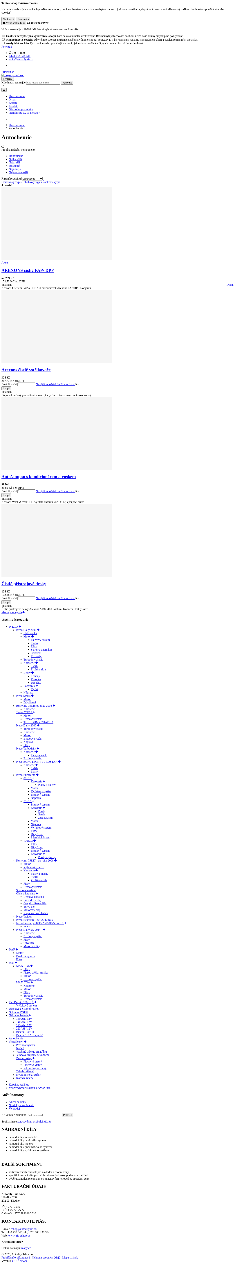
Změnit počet (9, 384)
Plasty (34, 771)
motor (27, 926)
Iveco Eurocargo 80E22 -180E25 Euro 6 (40, 923)
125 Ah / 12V (24, 1025)
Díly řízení (30, 702)
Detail (230, 284)
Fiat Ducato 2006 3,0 (21, 1002)
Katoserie (29, 985)
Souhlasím (23, 19)
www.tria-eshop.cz (19, 1235)
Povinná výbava (25, 1045)
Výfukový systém (41, 791)
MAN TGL (23, 965)
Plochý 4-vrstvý (33, 1061)
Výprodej (14, 1108)
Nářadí (20, 1048)
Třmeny (35, 676)
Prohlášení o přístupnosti (15, 1257)
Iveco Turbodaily (26, 748)
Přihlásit (67, 1115)
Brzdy (27, 672)
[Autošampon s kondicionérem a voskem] (56, 469)
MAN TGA (23, 982)
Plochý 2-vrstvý (33, 1064)
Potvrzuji (6, 46)
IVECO (14, 626)
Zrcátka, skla (38, 669)
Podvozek (30, 685)
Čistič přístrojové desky (23, 583)
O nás (12, 99)
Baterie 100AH (25, 1031)
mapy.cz (26, 1248)
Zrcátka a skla (39, 880)
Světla (34, 666)
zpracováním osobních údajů (34, 1121)
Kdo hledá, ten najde (13, 82)
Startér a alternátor (41, 649)
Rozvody (36, 656)
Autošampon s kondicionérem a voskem (38, 476)
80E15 (28, 778)
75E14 (28, 801)
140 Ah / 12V (24, 1021)
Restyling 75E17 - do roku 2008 (35, 860)
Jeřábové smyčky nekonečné (32, 1054)
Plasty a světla (39, 755)
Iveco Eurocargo (26, 774)
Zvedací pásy (24, 1058)
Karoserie (29, 662)
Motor (27, 636)
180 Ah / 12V (24, 1018)
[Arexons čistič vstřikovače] (56, 361)
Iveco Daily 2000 (26, 725)
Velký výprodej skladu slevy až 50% (30, 1087)
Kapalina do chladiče (36, 913)
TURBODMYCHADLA (38, 722)
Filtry (34, 646)
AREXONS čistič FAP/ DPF (27, 270)
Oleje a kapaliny (26, 893)
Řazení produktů (11, 178)
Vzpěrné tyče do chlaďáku (31, 1051)
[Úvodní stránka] (12, 75)
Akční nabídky (17, 1101)
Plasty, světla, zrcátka (36, 972)
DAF (12, 949)
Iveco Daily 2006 (26, 629)
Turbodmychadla (33, 659)
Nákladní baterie (19, 1015)
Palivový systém (40, 639)
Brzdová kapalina (34, 896)
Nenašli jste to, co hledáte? (24, 112)
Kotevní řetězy (24, 1078)
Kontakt (13, 106)
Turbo (34, 643)
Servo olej (29, 906)
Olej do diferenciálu (35, 903)
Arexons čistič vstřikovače (26, 369)
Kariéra (13, 102)
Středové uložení (26, 890)
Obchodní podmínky (21, 109)
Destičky (36, 682)
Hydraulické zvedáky (28, 1074)
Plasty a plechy (47, 784)
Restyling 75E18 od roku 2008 (34, 705)
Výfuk (34, 689)
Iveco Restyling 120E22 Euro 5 (34, 919)
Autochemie (16, 1038)
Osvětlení (29, 942)
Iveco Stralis (23, 695)
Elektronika (30, 633)
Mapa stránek (70, 1257)
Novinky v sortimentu (21, 1105)
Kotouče (36, 679)
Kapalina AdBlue (19, 1084)
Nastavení (8, 19)
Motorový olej (32, 909)
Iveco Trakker (24, 916)
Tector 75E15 (24, 712)
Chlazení (36, 653)
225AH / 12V (24, 1028)
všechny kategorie (11, 612)
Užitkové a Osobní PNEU (24, 1008)
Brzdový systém (33, 718)
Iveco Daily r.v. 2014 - (29, 929)
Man (12, 962)
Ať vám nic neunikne (14, 1114)
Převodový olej (32, 900)
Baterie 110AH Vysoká (29, 1035)
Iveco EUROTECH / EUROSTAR (37, 761)
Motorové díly (32, 946)
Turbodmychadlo (33, 995)
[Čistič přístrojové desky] (56, 575)
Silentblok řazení (40, 837)
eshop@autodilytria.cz (24, 1229)
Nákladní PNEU (18, 1012)
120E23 (28, 840)
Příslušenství (16, 1041)
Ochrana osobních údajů (46, 1257)
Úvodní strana (17, 96)
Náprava (28, 692)
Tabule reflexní (25, 1071)
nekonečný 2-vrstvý (35, 1068)
